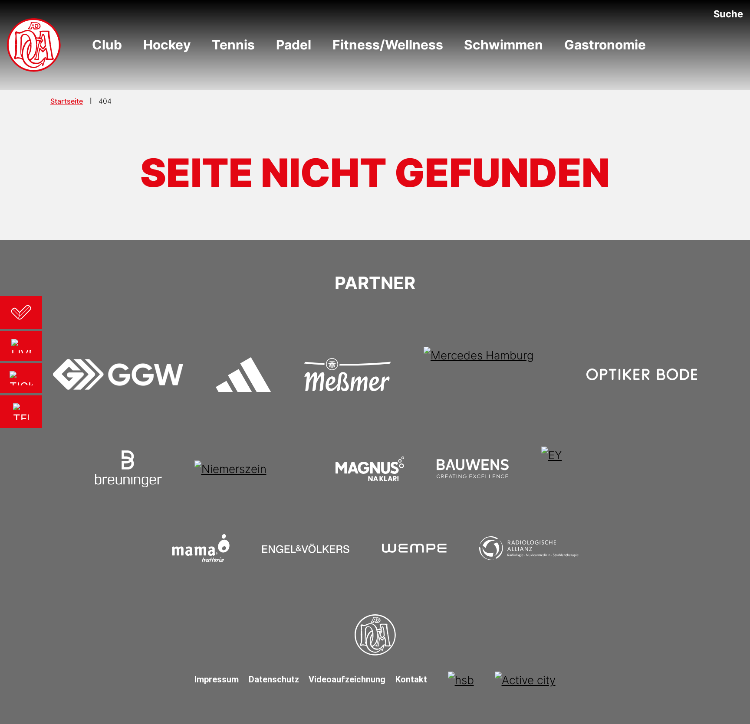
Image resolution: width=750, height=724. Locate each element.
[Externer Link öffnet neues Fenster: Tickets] (21, 378)
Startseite (66, 101)
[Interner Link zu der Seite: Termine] (21, 411)
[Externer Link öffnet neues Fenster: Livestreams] (21, 346)
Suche (728, 14)
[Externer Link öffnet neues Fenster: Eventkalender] (21, 312)
